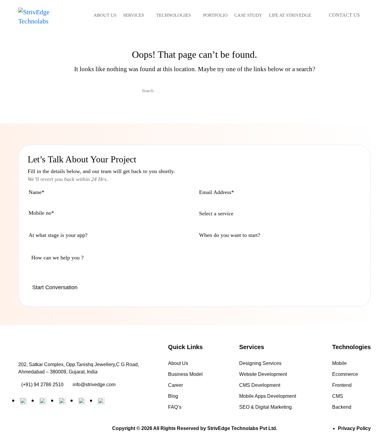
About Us (105, 15)
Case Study (248, 15)
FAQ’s (174, 407)
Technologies (173, 15)
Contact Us (344, 15)
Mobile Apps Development (267, 396)
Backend (341, 407)
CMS (337, 396)
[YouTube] (101, 401)
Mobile (339, 363)
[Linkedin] (23, 401)
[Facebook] (43, 401)
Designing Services (260, 363)
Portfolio (215, 15)
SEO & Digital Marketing (265, 407)
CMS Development (259, 385)
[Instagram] (82, 401)
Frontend (342, 385)
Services (133, 15)
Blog (173, 396)
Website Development (263, 374)
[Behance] (62, 401)
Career (175, 385)
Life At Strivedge (290, 15)
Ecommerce (345, 374)
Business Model (185, 374)
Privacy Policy (354, 428)
